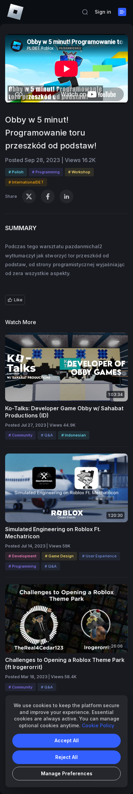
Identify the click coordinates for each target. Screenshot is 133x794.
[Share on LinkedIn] (66, 196)
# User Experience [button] (99, 556)
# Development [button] (22, 556)
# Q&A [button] (47, 435)
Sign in (103, 12)
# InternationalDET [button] (26, 182)
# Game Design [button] (59, 556)
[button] (85, 12)
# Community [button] (20, 435)
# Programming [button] (46, 172)
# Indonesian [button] (73, 435)
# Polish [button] (16, 172)
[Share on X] (29, 196)
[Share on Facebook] (48, 196)
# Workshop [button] (79, 172)
